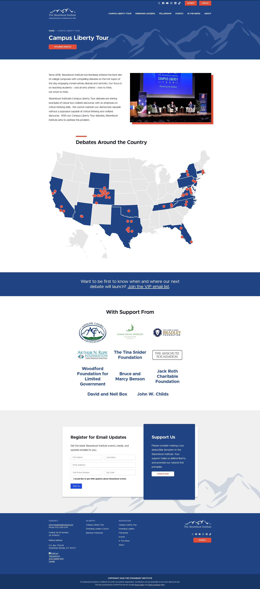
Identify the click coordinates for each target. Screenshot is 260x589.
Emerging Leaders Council (97, 529)
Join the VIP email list (148, 287)
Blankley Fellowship (94, 533)
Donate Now (163, 474)
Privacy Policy (139, 585)
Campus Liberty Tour (119, 14)
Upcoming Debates (62, 47)
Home (51, 31)
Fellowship (165, 14)
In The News (193, 14)
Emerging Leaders (145, 14)
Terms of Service (154, 585)
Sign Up (76, 486)
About (207, 14)
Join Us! (205, 3)
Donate (190, 3)
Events (179, 14)
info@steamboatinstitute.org (61, 525)
